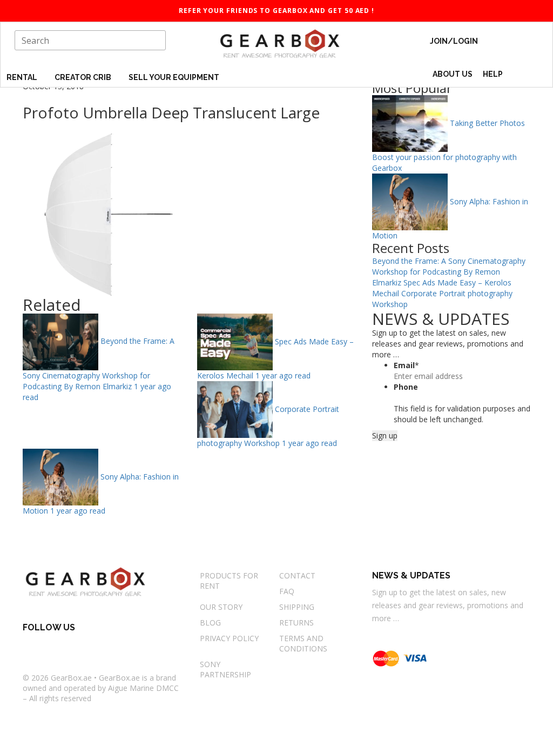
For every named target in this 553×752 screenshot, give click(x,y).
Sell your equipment (174, 77)
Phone (406, 387)
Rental (22, 77)
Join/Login (454, 41)
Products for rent (229, 580)
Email (406, 365)
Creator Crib (84, 77)
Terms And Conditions (303, 643)
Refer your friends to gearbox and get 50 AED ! (276, 10)
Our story (221, 607)
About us (453, 74)
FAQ (286, 591)
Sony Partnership (225, 669)
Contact (297, 575)
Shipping (296, 607)
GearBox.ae (71, 678)
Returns (296, 622)
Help (493, 74)
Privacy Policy (229, 638)
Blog (210, 622)
